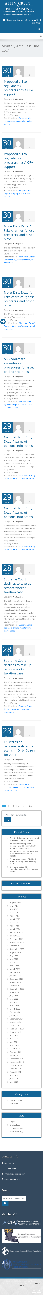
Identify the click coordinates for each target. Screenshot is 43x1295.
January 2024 (15, 936)
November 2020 (17, 1062)
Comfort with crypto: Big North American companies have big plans (23, 861)
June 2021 (14, 1039)
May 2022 (14, 1002)
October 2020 (16, 1065)
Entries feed (15, 1125)
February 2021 (16, 1052)
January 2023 (15, 976)
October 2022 (16, 986)
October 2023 (16, 946)
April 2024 (14, 926)
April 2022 (14, 1005)
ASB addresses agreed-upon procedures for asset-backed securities (19, 365)
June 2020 (14, 1079)
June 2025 (14, 909)
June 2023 (14, 959)
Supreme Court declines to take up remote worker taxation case (17, 585)
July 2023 (14, 956)
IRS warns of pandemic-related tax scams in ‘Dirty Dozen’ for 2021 (19, 748)
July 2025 (14, 906)
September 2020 (17, 1069)
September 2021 (17, 1029)
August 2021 (15, 1032)
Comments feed (16, 1128)
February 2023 (16, 972)
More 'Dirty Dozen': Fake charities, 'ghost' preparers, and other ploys (19, 298)
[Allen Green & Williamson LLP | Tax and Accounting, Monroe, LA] (18, 6)
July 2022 (14, 995)
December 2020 (16, 1059)
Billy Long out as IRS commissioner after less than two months (24, 869)
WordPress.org (16, 1131)
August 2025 (15, 902)
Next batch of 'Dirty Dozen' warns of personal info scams (18, 441)
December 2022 (16, 979)
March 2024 (15, 929)
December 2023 (16, 939)
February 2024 (16, 932)
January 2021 (15, 1055)
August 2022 (15, 992)
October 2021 (16, 1025)
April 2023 (14, 966)
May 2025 (14, 912)
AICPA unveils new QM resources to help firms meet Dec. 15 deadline (24, 853)
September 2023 (17, 949)
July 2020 (14, 1075)
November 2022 (17, 982)
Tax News (14, 1103)
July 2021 (14, 1035)
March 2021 (15, 1049)
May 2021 (14, 1042)
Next (30, 806)
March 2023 (15, 969)
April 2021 (14, 1045)
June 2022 (14, 999)
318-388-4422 (10, 1168)
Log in (12, 1121)
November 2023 (17, 942)
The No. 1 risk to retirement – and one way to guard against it (24, 839)
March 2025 (15, 919)
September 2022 (17, 989)
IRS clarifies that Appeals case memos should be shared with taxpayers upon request (23, 846)
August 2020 (15, 1072)
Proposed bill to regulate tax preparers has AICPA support (18, 87)
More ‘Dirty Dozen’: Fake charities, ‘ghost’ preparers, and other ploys (19, 232)
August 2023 (15, 952)
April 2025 (14, 916)
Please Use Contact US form (19, 20)
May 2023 (14, 962)
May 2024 (14, 922)
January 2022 (15, 1015)
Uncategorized (18, 99)
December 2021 (16, 1019)
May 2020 (14, 1082)
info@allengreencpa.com (15, 1174)
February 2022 (16, 1012)
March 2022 (15, 1009)
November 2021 (17, 1022)
